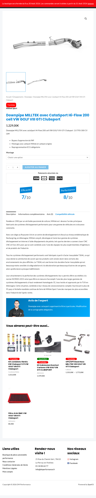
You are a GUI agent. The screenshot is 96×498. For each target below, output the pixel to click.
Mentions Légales (9, 468)
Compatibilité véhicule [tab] (64, 214)
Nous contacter (8, 461)
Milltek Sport (11, 108)
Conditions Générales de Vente (15, 465)
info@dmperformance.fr (45, 469)
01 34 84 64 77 (42, 466)
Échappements (18, 97)
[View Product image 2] (37, 82)
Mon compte (7, 472)
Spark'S (91, 484)
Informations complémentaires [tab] (31, 214)
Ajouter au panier (35, 167)
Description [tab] (11, 214)
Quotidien (43, 359)
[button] (86, 18)
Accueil (8, 97)
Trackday (11, 105)
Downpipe (28, 97)
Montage (10, 153)
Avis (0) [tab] (50, 214)
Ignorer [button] (91, 3)
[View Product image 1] (16, 82)
